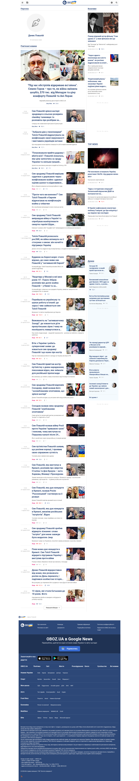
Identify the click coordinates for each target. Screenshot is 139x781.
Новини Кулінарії (55, 698)
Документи (60, 627)
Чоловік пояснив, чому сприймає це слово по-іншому (47, 519)
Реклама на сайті (42, 627)
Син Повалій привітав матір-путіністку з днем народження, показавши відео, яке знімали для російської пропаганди (48, 368)
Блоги (87, 666)
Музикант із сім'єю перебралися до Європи (46, 312)
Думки (91, 261)
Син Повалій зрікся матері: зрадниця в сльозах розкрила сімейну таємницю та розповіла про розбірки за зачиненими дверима (47, 116)
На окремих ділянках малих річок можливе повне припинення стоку (97, 91)
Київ (38, 673)
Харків (44, 673)
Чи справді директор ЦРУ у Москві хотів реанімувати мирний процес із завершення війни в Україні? (99, 345)
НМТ (71, 685)
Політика (36, 666)
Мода (56, 717)
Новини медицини (43, 711)
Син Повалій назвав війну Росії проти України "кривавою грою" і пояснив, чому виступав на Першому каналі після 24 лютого (48, 430)
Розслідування (77, 666)
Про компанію (41, 624)
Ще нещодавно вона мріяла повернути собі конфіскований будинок (54, 144)
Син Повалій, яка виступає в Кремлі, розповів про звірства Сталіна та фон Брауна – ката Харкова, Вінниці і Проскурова (47, 469)
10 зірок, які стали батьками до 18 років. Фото (48, 592)
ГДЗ (38, 685)
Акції (58, 692)
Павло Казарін (93, 273)
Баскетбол (47, 679)
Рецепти (40, 698)
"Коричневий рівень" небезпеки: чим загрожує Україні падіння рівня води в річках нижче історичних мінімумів (97, 83)
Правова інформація (83, 624)
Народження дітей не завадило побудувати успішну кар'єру (46, 598)
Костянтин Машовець (95, 303)
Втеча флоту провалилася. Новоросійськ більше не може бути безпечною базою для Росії (98, 372)
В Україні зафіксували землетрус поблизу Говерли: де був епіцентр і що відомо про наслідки (103, 210)
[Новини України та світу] (22, 617)
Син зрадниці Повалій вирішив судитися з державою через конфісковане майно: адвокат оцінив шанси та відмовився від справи (48, 178)
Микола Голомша (94, 364)
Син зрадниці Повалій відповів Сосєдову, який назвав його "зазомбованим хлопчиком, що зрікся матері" (48, 389)
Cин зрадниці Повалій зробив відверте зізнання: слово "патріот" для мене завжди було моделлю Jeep (47, 533)
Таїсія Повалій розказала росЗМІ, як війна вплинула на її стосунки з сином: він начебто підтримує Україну (48, 241)
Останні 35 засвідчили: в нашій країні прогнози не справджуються (97, 268)
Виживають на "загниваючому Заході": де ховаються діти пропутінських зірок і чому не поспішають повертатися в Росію (48, 325)
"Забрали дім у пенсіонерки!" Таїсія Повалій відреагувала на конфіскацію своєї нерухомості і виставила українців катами (48, 136)
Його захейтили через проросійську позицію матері (49, 438)
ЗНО (67, 685)
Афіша (39, 717)
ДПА (62, 685)
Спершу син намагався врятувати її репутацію (47, 123)
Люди (33, 189)
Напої (46, 698)
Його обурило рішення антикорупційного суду (47, 186)
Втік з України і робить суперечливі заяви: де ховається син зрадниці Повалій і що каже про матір (47, 348)
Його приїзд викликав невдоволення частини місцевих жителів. (95, 68)
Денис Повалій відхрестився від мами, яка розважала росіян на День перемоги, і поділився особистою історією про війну (48, 575)
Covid (61, 711)
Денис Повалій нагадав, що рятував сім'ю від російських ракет (53, 397)
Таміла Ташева (93, 377)
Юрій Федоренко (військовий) (97, 287)
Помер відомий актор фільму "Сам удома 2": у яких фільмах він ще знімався (103, 38)
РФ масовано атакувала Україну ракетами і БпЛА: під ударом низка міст (103, 174)
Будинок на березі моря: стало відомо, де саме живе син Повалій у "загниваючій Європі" (48, 260)
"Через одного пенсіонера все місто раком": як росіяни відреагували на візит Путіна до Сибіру (97, 59)
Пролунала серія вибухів (96, 180)
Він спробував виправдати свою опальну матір (47, 207)
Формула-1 (65, 679)
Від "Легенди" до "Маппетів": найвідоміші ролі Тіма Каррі (102, 45)
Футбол (39, 679)
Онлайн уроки (55, 685)
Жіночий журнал (65, 717)
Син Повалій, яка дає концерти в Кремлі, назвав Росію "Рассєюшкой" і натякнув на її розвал (48, 492)
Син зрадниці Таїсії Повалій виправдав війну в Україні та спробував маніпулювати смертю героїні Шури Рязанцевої (46, 220)
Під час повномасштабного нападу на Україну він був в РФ (51, 356)
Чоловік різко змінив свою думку (43, 456)
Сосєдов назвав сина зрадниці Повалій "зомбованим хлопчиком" (47, 409)
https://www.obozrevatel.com (87, 727)
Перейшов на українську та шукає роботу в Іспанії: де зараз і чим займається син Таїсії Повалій (46, 304)
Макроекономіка (56, 705)
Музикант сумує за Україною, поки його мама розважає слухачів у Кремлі (56, 541)
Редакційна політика (83, 627)
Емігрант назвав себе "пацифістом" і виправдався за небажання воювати (56, 228)
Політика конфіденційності (105, 624)
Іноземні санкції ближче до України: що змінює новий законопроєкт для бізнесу (98, 386)
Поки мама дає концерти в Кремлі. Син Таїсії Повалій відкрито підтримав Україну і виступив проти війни (47, 554)
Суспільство (102, 666)
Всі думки (93, 397)
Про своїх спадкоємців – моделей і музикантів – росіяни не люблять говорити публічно (58, 334)
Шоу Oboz (49, 103)
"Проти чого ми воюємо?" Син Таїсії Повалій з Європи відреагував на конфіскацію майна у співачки (47, 199)
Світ (47, 666)
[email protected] (44, 766)
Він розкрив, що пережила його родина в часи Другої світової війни (54, 582)
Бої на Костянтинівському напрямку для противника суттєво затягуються (99, 298)
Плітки (45, 717)
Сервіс (64, 692)
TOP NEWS (93, 144)
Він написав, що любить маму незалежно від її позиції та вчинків (53, 376)
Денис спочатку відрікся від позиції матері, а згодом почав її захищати (55, 249)
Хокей (54, 679)
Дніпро (58, 673)
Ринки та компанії (43, 705)
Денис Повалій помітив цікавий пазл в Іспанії (47, 500)
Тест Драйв (40, 692)
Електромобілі (50, 692)
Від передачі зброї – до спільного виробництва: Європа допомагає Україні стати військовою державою (99, 358)
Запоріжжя (51, 673)
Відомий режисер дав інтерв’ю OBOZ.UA (53, 101)
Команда (60, 624)
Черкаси (65, 673)
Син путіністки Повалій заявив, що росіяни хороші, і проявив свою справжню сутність (48, 449)
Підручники (45, 685)
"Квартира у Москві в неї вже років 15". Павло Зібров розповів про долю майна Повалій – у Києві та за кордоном (47, 281)
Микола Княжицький (95, 350)
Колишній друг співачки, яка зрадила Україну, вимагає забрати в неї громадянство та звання (54, 290)
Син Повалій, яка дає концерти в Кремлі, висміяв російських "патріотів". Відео (48, 511)
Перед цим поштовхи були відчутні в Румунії (102, 216)
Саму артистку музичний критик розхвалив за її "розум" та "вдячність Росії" (48, 416)
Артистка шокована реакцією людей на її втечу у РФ (49, 165)
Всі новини (114, 666)
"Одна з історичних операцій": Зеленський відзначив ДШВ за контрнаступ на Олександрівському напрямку (101, 191)
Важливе (92, 9)
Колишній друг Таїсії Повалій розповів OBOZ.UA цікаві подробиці (47, 267)
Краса (51, 717)
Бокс (59, 679)
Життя (61, 666)
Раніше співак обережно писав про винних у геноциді (49, 562)
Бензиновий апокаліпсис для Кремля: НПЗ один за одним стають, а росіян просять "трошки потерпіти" (99, 282)
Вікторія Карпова (94, 391)
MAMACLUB (54, 711)
